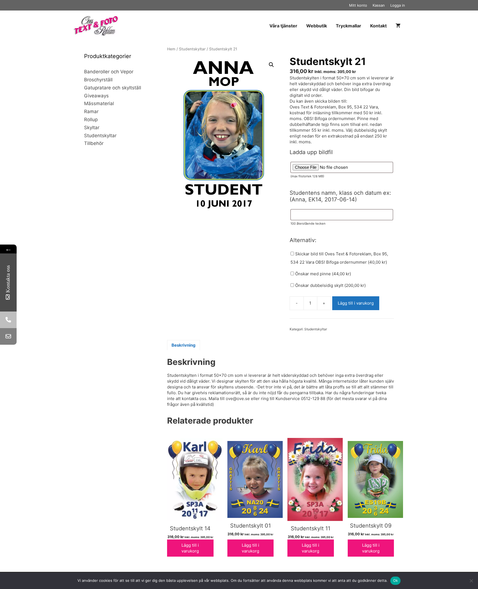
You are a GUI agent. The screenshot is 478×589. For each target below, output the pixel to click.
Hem (171, 49)
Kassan (379, 5)
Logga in (397, 5)
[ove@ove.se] (8, 336)
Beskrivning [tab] (184, 345)
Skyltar (91, 127)
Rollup (91, 119)
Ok (395, 580)
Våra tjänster (283, 25)
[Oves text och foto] (97, 26)
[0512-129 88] (8, 320)
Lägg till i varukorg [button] (190, 548)
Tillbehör (93, 143)
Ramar (91, 111)
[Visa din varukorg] (398, 25)
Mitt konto (358, 5)
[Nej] (471, 580)
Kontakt (378, 25)
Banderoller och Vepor (108, 71)
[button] (271, 65)
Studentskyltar (192, 49)
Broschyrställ (98, 79)
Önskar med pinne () (322, 273)
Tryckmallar (348, 25)
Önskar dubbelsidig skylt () (330, 285)
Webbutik (316, 25)
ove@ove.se (238, 398)
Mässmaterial (99, 103)
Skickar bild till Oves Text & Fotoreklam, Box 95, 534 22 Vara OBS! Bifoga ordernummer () (339, 258)
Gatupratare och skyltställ (112, 87)
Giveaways (96, 95)
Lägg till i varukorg (356, 303)
